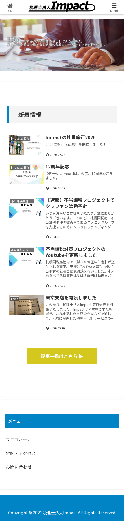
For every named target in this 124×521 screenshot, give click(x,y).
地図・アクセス (21, 453)
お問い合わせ (19, 467)
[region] (62, 44)
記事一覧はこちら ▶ (62, 356)
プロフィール (19, 440)
